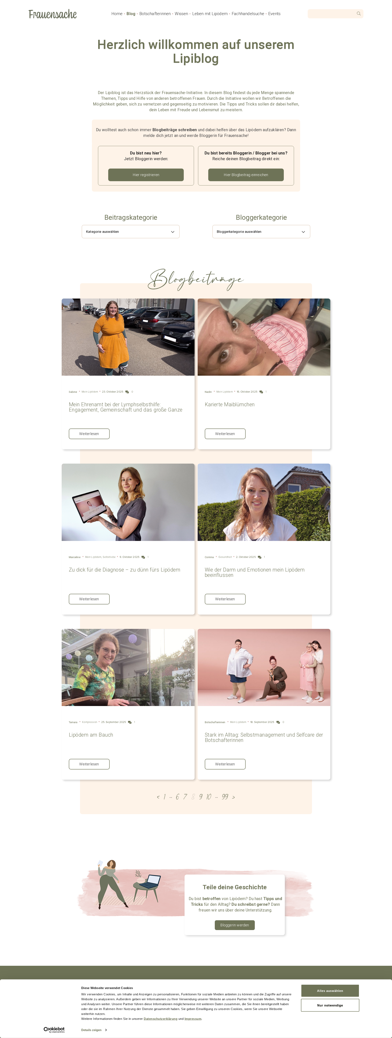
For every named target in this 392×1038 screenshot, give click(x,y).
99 (225, 797)
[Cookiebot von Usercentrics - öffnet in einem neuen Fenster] (54, 1030)
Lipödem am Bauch (91, 735)
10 (209, 797)
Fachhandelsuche (248, 13)
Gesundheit (225, 557)
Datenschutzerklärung (160, 1018)
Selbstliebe (109, 557)
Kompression (89, 722)
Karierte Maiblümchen (230, 404)
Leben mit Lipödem (210, 13)
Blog (131, 13)
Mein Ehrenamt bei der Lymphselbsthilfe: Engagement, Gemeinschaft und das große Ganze (126, 407)
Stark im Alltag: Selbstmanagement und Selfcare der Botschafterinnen (264, 737)
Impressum (193, 1018)
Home (117, 13)
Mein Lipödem (90, 391)
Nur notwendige (330, 1005)
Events (274, 13)
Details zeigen (91, 1030)
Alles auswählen (330, 990)
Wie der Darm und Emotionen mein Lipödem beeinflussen (255, 572)
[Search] (358, 13)
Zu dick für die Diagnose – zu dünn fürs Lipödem (124, 570)
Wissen (181, 13)
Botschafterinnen (155, 13)
